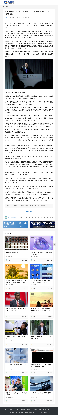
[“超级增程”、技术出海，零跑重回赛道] (41, 383)
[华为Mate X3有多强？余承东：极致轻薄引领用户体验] (41, 327)
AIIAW (6, 17)
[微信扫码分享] (26, 217)
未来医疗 (16, 410)
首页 (4, 6)
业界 (21, 17)
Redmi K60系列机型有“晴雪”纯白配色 (16, 365)
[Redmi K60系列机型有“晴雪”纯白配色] (16, 355)
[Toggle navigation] (53, 2)
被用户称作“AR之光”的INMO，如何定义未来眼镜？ (16, 393)
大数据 (39, 410)
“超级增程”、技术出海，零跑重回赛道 (41, 393)
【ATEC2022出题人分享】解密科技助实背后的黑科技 (41, 253)
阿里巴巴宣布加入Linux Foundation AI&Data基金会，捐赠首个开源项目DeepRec (41, 309)
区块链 (28, 410)
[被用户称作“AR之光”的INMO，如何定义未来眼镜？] (16, 383)
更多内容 (50, 410)
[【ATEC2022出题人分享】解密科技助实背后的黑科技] (41, 243)
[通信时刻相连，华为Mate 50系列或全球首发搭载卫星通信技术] (41, 355)
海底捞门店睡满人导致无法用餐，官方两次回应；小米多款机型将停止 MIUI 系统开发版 (16, 281)
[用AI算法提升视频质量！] (16, 243)
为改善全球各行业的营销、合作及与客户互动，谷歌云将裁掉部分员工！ (16, 309)
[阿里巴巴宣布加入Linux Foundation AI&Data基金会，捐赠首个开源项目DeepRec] (41, 299)
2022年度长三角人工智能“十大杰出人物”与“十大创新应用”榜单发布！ (41, 281)
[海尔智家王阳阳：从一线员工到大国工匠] (16, 327)
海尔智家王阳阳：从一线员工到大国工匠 (16, 337)
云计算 (44, 410)
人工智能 (10, 410)
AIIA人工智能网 (24, 412)
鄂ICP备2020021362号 (38, 412)
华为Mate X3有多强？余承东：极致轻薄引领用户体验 (41, 337)
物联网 (34, 410)
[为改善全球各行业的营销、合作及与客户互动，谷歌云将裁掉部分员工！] (16, 299)
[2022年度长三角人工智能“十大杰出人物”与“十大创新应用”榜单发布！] (41, 271)
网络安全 (23, 410)
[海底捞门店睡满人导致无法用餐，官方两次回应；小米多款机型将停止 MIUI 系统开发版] (16, 271)
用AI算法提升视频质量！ (12, 252)
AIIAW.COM (47, 412)
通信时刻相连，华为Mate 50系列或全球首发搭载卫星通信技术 (41, 365)
